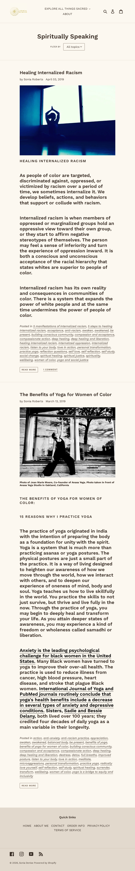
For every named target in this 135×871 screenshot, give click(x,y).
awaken (87, 330)
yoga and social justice (72, 360)
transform (26, 771)
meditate (85, 759)
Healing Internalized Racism (51, 72)
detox (75, 755)
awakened (102, 330)
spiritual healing (51, 355)
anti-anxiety (51, 738)
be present (76, 742)
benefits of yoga (96, 742)
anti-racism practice (75, 738)
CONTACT (58, 825)
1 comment (50, 369)
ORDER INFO (76, 825)
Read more (29, 369)
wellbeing (26, 360)
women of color (45, 360)
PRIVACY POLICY (98, 825)
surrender (103, 767)
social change (29, 355)
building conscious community (52, 334)
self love (74, 351)
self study (108, 351)
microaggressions (32, 763)
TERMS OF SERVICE (67, 830)
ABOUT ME (41, 825)
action (37, 738)
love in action (66, 347)
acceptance (55, 330)
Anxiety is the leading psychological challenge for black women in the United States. (65, 656)
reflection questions (53, 351)
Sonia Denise (26, 863)
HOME (27, 825)
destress (64, 755)
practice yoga (29, 351)
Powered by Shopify (45, 863)
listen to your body (43, 347)
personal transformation (94, 347)
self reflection (90, 351)
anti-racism (73, 330)
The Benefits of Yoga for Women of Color (66, 394)
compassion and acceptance (94, 334)
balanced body (58, 742)
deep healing (60, 339)
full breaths (89, 755)
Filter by (55, 47)
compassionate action (35, 339)
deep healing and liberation (90, 339)
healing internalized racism (38, 343)
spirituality (93, 355)
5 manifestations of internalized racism (59, 326)
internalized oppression (74, 343)
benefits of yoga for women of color (44, 746)
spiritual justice (74, 355)
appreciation (99, 738)
